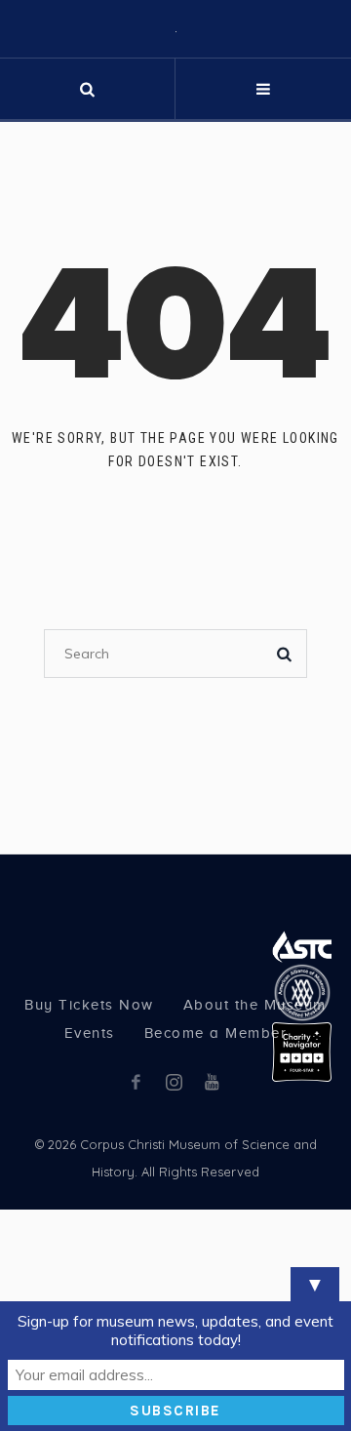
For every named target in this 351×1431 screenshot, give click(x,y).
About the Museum (255, 1168)
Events (89, 1197)
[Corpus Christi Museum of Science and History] (175, 111)
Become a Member (216, 1197)
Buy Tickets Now (89, 1168)
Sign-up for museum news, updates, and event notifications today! (175, 1330)
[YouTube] (211, 1245)
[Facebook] (135, 1245)
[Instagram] (173, 1245)
